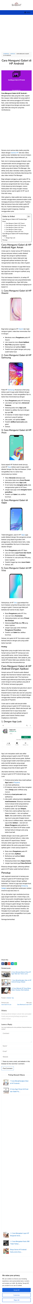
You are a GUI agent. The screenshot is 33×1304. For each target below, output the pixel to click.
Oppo (23, 535)
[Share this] (2, 963)
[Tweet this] (6, 963)
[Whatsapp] (15, 963)
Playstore (17, 782)
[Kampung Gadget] (16, 4)
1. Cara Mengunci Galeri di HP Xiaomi (14, 223)
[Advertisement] (16, 33)
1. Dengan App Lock (9, 238)
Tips (13, 998)
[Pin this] (9, 963)
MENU (28, 12)
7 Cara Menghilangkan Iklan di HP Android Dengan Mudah (21, 981)
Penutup (4, 240)
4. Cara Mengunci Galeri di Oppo (13, 229)
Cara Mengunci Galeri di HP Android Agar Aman (14, 220)
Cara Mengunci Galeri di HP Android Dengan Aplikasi (15, 235)
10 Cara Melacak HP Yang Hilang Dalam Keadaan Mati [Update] (21, 989)
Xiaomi (21, 329)
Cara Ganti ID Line (6, 1003)
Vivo (15, 602)
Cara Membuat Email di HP (24, 1003)
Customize (16, 1295)
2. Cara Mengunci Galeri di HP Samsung (15, 225)
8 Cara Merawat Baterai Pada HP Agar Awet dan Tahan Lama (21, 973)
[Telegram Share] (12, 963)
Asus (9, 467)
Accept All (16, 1290)
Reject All (16, 1300)
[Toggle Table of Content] (28, 216)
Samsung (11, 390)
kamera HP (14, 153)
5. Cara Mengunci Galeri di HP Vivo (13, 231)
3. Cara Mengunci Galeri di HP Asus (13, 227)
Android (9, 998)
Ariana (4, 1010)
